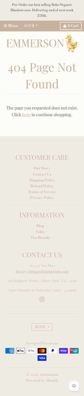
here (26, 114)
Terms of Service (42, 192)
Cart (73, 25)
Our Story (42, 168)
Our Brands (40, 237)
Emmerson (49, 374)
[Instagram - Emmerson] (42, 299)
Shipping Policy (42, 180)
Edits (40, 231)
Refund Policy (42, 186)
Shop (40, 226)
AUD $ (29, 25)
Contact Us (42, 174)
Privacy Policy (42, 197)
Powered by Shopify (42, 380)
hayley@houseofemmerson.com (42, 271)
